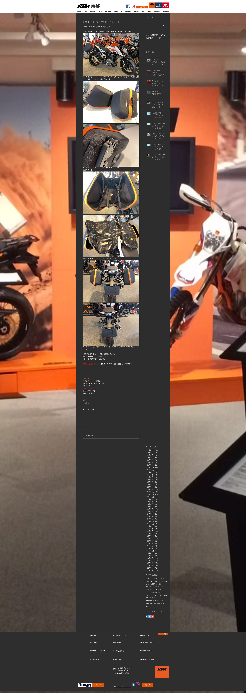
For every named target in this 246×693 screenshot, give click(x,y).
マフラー (154, 595)
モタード (148, 598)
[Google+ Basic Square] (152, 616)
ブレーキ (148, 595)
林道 (154, 603)
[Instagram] (133, 6)
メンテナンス (163, 595)
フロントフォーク (160, 592)
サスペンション (159, 587)
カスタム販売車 (150, 584)
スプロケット (150, 589)
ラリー (154, 598)
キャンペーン (150, 587)
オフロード (149, 581)
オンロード (156, 581)
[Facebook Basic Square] (147, 616)
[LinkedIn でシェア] (93, 409)
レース (161, 601)
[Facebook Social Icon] (128, 6)
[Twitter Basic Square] (149, 616)
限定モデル (149, 606)
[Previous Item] (149, 26)
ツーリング (158, 589)
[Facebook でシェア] (83, 409)
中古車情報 (149, 603)
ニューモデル (150, 592)
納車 (162, 603)
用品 (158, 603)
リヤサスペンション (152, 601)
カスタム (86, 403)
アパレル (148, 578)
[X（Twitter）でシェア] (88, 409)
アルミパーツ (156, 578)
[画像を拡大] (111, 102)
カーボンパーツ (161, 584)
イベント (164, 578)
